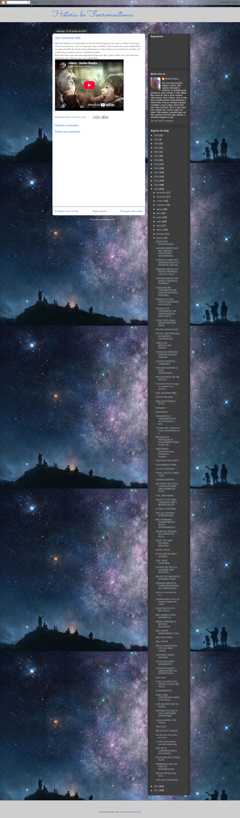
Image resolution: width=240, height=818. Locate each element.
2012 (156, 786)
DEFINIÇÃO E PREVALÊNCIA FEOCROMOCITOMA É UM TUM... (167, 441)
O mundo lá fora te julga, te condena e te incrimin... (167, 386)
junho (159, 217)
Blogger (137, 811)
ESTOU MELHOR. (164, 397)
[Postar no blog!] (97, 117)
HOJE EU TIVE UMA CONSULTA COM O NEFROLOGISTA (166, 502)
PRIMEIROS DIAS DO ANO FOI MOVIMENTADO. (166, 766)
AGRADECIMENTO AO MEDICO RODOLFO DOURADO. (167, 281)
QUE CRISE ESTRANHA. (163, 561)
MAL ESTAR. (162, 641)
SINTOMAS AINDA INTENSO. (165, 656)
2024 (156, 143)
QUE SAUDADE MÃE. (166, 393)
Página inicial (99, 211)
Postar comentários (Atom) (102, 219)
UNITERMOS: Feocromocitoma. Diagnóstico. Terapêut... (165, 453)
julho (159, 213)
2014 (156, 185)
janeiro (160, 238)
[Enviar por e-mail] (94, 117)
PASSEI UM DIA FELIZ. (167, 329)
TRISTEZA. (161, 727)
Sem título (161, 677)
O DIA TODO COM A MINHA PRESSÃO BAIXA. (166, 323)
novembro (162, 197)
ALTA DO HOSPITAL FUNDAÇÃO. (166, 362)
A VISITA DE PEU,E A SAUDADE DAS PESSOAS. (166, 570)
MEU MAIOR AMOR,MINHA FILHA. (167, 632)
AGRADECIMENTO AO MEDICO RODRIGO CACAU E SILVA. (167, 272)
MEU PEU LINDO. (164, 637)
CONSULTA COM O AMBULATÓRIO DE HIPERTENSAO (166, 671)
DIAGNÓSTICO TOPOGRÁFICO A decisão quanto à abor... (166, 420)
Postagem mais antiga (131, 211)
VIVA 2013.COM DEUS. (167, 780)
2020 (156, 160)
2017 (156, 172)
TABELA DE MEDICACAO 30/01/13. (163, 345)
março (160, 229)
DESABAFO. (162, 412)
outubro (160, 201)
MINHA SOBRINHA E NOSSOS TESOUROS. (166, 624)
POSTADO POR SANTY (167, 460)
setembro (161, 205)
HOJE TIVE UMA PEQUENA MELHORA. (164, 543)
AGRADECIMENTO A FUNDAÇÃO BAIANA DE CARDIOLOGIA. (167, 586)
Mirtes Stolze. (172, 79)
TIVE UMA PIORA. (165, 495)
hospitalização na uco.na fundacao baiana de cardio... (167, 601)
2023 (156, 148)
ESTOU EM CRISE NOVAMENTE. (165, 662)
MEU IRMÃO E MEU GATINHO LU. (166, 616)
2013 (156, 189)
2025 (156, 139)
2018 (156, 168)
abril (159, 225)
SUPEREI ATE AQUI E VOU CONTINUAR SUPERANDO (167, 713)
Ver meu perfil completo (162, 121)
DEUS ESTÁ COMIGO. (167, 731)
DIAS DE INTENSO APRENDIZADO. (165, 514)
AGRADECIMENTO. (165, 479)
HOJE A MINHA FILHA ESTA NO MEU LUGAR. (166, 648)
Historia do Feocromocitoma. (93, 15)
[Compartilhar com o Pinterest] (107, 117)
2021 (156, 156)
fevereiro (161, 234)
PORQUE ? (161, 408)
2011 (156, 790)
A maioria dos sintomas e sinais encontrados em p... (168, 430)
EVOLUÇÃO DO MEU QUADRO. (166, 555)
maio (159, 221)
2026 (156, 135)
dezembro (162, 192)
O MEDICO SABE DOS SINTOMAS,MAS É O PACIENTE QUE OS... (168, 262)
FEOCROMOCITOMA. (166, 465)
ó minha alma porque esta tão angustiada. (166, 742)
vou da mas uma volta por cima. (166, 736)
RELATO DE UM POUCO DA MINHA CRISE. (168, 577)
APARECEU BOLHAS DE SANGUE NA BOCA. (166, 534)
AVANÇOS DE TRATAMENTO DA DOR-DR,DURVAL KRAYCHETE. (166, 312)
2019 (156, 164)
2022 (156, 152)
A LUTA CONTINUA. (165, 469)
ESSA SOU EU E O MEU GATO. (165, 609)
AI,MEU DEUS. (163, 550)
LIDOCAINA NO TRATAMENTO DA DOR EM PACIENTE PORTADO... (167, 291)
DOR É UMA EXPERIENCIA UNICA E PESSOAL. (168, 697)
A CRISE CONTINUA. (166, 509)
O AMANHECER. (164, 691)
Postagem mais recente (66, 211)
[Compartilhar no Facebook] (103, 117)
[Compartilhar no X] (100, 117)
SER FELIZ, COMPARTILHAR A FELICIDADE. (166, 750)
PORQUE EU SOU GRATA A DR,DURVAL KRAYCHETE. (167, 302)
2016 (156, 176)
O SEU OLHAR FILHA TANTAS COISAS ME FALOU (167, 684)
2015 (156, 180)
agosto (160, 209)
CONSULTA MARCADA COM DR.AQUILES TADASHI (167, 354)
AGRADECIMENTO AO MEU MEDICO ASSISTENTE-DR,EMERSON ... (167, 252)
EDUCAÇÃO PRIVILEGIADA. (165, 242)
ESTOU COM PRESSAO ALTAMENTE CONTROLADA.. (168, 336)
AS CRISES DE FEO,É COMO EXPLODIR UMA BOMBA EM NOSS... (167, 488)
